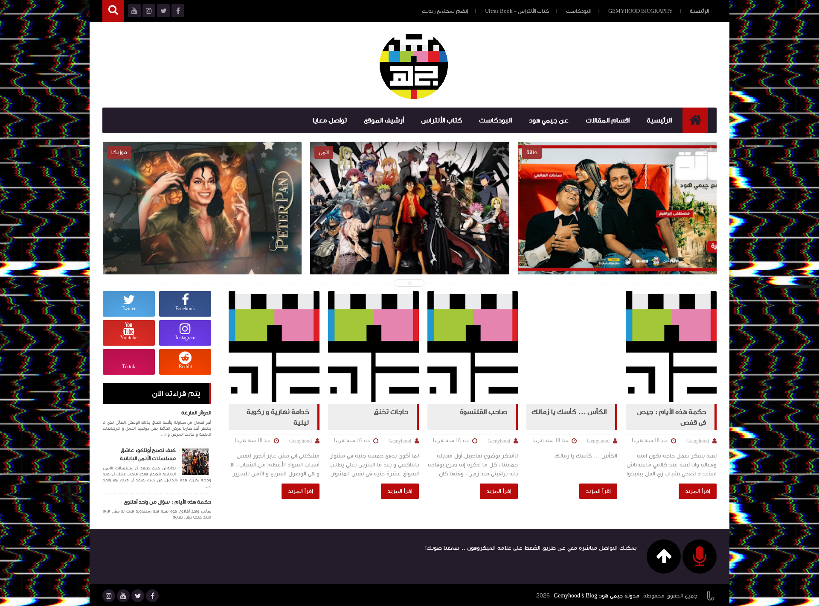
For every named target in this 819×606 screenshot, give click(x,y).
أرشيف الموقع (384, 120)
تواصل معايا (330, 120)
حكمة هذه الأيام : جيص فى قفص (671, 417)
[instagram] (108, 595)
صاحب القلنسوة (483, 412)
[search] (113, 11)
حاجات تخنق (391, 412)
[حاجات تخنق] (373, 346)
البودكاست (578, 11)
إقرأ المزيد (697, 491)
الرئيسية (699, 11)
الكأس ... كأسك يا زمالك (569, 412)
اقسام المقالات (608, 120)
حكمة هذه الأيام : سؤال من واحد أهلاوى (167, 502)
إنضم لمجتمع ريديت (445, 11)
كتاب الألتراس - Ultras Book (517, 11)
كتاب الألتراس (441, 120)
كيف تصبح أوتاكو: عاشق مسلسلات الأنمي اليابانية (617, 207)
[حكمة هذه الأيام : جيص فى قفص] (671, 346)
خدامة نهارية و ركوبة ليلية (278, 417)
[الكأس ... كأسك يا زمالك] (571, 346)
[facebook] (152, 595)
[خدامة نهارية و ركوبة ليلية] (274, 346)
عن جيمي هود (549, 120)
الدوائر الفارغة (196, 413)
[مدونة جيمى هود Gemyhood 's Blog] (413, 65)
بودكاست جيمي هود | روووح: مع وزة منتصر (202, 207)
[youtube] (123, 595)
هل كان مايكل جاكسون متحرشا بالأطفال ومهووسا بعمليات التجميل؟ (410, 213)
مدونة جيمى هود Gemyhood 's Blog (596, 595)
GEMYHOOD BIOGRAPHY (640, 11)
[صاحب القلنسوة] (472, 346)
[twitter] (137, 595)
